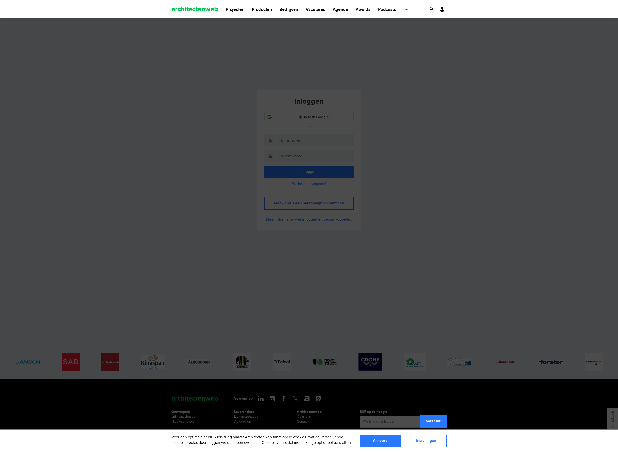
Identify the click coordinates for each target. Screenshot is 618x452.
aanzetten (342, 442)
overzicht (252, 442)
